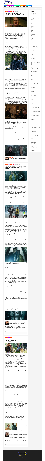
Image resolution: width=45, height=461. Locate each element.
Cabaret (32, 31)
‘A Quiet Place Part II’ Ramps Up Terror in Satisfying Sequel (16, 339)
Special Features (33, 102)
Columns (32, 35)
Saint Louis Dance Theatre (34, 95)
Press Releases (33, 88)
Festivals (32, 54)
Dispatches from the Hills (34, 47)
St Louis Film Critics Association (35, 107)
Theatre (12, 6)
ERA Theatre (32, 50)
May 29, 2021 (11, 341)
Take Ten (32, 123)
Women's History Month (34, 150)
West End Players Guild (34, 147)
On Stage (32, 80)
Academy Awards (33, 13)
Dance (32, 42)
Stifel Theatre (33, 119)
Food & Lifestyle (17, 6)
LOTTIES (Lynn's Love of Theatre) (35, 68)
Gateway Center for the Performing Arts (35, 63)
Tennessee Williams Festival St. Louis (35, 127)
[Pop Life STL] (8, 3)
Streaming (32, 122)
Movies (9, 6)
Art (31, 23)
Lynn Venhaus (7, 341)
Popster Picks (33, 87)
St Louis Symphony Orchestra (35, 114)
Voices (30, 6)
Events (27, 6)
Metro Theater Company (34, 71)
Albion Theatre (33, 14)
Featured (6, 11)
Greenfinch (32, 64)
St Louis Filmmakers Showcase (35, 110)
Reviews (11, 11)
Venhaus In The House (34, 143)
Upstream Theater (33, 142)
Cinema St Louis (33, 34)
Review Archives (33, 91)
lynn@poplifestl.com (6, 0)
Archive (32, 22)
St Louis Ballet (33, 106)
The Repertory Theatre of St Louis (35, 135)
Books (32, 30)
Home (5, 6)
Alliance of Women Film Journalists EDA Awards (35, 19)
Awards (32, 27)
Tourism (32, 139)
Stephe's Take (33, 118)
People (32, 84)
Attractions (32, 26)
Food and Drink (33, 58)
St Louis (32, 103)
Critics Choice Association (34, 39)
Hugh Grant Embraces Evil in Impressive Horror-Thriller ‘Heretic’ (15, 13)
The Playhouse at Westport (34, 134)
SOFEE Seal (32, 99)
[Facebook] (5, 444)
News (24, 6)
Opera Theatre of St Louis (34, 83)
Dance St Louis (33, 43)
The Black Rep (33, 130)
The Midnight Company (34, 131)
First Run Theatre (33, 55)
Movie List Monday (33, 72)
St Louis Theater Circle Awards (35, 115)
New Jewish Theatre (33, 76)
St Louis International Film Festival (35, 111)
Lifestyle (32, 67)
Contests (32, 38)
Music (21, 6)
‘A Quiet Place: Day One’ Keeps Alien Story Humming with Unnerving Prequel (15, 167)
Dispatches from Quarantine (34, 46)
